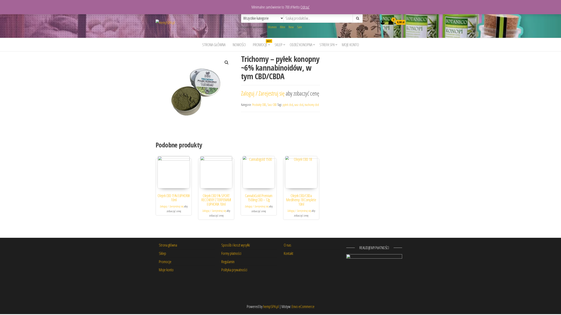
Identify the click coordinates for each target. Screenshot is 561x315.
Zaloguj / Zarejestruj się (263, 93)
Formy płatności (231, 253)
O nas (287, 245)
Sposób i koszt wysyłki (235, 245)
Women (272, 27)
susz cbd (298, 105)
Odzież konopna (301, 44)
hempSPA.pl (271, 306)
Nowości (239, 44)
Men (282, 27)
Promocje (262, 43)
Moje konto (350, 44)
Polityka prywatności (234, 269)
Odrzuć (304, 7)
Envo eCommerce (303, 306)
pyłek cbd (288, 105)
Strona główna (213, 44)
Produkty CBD (259, 105)
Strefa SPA (327, 44)
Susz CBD (272, 105)
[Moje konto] (382, 22)
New (291, 27)
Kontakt (288, 253)
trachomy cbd (312, 105)
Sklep (278, 44)
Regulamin (227, 261)
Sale (299, 27)
